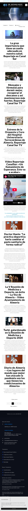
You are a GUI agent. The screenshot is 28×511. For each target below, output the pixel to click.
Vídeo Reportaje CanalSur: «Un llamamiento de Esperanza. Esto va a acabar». (14, 167)
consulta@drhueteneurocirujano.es (18, 1)
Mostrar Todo (22, 26)
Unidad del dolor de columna (9, 474)
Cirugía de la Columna (8, 454)
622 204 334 (7, 1)
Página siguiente (13, 406)
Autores (17, 25)
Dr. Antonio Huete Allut (11, 40)
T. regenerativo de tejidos (9, 472)
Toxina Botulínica (7, 470)
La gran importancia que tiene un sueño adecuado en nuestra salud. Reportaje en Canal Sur (15, 51)
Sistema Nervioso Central (9, 459)
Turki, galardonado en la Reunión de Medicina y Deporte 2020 (15, 333)
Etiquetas (11, 25)
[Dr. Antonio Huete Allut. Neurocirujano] (14, 5)
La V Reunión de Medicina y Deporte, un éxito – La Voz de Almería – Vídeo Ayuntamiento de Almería (14, 294)
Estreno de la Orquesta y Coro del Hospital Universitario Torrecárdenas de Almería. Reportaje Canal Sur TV (15, 137)
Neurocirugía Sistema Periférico (10, 452)
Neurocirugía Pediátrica (8, 457)
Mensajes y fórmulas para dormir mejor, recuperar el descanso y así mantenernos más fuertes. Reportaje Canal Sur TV (14, 94)
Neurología (6, 462)
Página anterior (14, 399)
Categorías (5, 25)
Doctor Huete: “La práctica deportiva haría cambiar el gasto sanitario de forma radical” (15, 239)
